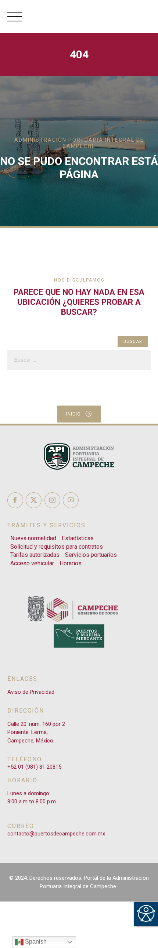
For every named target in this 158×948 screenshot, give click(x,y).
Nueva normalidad (33, 538)
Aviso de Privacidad (30, 692)
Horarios (71, 563)
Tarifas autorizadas (35, 554)
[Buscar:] (79, 360)
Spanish (35, 941)
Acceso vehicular (32, 563)
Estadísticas (78, 538)
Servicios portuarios (91, 554)
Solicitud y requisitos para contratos (56, 546)
